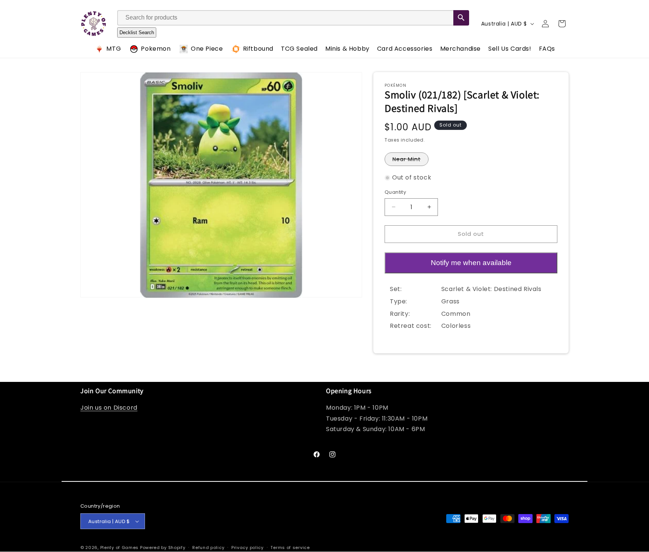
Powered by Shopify (163, 547)
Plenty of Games (119, 547)
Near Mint (410, 160)
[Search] (461, 18)
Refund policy (208, 547)
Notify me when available (471, 263)
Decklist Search (136, 32)
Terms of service (289, 547)
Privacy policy (247, 547)
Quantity (395, 192)
